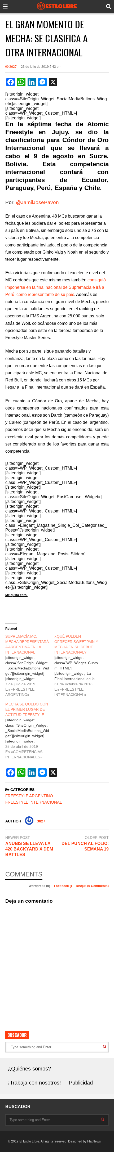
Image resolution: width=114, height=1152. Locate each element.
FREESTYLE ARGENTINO (29, 796)
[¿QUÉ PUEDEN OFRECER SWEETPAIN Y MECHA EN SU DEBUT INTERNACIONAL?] (78, 665)
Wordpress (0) (40, 886)
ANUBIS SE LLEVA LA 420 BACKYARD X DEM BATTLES (29, 849)
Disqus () (92, 886)
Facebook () (63, 886)
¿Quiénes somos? (29, 1069)
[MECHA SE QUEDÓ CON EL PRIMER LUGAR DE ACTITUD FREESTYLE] (29, 730)
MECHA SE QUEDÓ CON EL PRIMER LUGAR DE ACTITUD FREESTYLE (26, 709)
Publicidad (81, 1083)
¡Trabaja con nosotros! (34, 1083)
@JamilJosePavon (37, 202)
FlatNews (94, 1141)
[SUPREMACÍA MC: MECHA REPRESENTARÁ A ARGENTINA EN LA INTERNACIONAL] (29, 665)
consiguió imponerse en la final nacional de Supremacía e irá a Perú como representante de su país (55, 287)
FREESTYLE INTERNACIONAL (33, 802)
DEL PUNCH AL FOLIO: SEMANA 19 (85, 846)
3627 (12, 67)
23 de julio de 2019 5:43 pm (41, 67)
